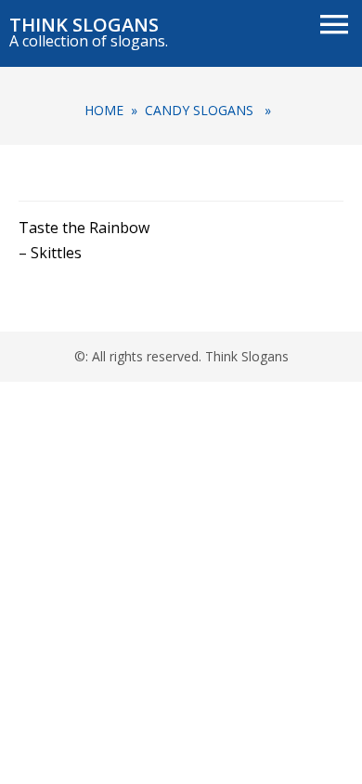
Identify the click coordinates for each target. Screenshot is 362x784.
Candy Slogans (199, 110)
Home (103, 110)
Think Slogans (84, 24)
